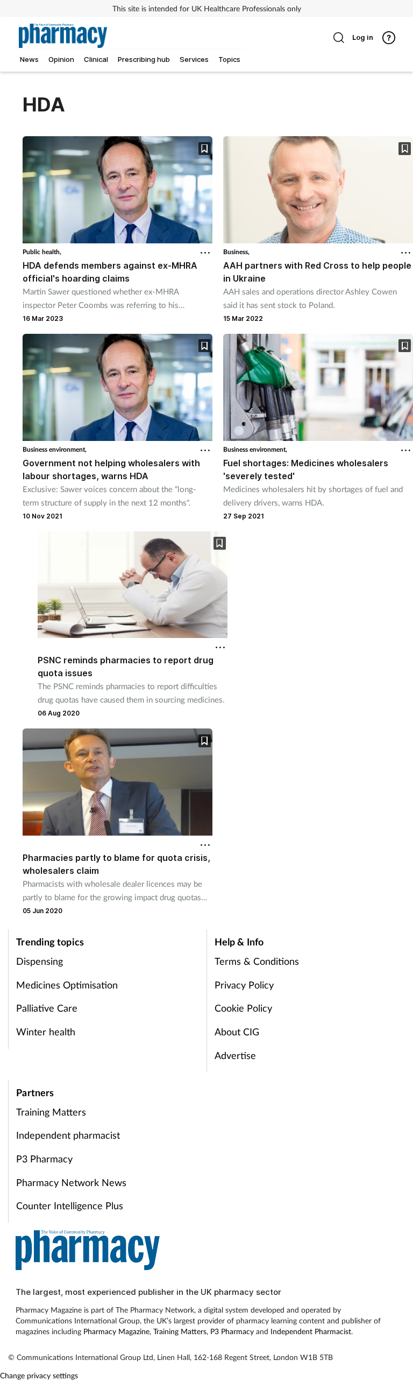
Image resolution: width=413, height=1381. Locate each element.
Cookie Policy (243, 1008)
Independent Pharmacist (310, 1331)
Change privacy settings (39, 1375)
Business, (236, 252)
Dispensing (39, 961)
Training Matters (51, 1112)
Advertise (235, 1055)
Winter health (45, 1031)
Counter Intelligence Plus (69, 1205)
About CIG (237, 1031)
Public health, (42, 252)
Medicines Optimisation (67, 985)
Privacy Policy (244, 985)
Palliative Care (46, 1008)
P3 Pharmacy (44, 1159)
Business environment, (55, 449)
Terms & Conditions (257, 961)
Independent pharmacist (68, 1135)
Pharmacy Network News (71, 1182)
